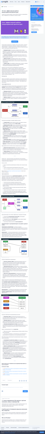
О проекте (2, 427)
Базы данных (10, 380)
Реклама (7, 427)
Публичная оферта (14, 427)
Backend (4, 380)
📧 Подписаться (14, 41)
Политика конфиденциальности (23, 427)
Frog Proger (5, 6)
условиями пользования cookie (10, 432)
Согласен (41, 432)
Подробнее (34, 32)
